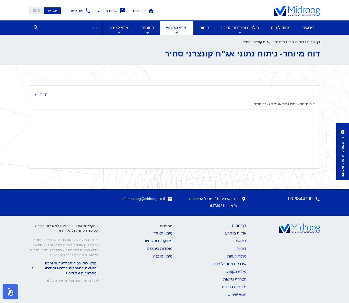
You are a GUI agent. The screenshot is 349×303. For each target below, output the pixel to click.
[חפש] (36, 27)
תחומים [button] (147, 28)
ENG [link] (36, 11)
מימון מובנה (162, 256)
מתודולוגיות (280, 28)
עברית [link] (52, 11)
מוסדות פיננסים (159, 248)
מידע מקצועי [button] (177, 28)
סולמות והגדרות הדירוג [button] (240, 28)
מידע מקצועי (235, 271)
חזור (44, 94)
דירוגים (308, 28)
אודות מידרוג (108, 11)
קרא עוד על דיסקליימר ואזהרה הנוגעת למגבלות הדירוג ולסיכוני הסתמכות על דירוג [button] (70, 268)
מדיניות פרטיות (234, 287)
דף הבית (139, 11)
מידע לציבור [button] (119, 28)
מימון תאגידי (162, 233)
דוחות (204, 28)
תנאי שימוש (237, 294)
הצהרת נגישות (234, 279)
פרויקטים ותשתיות (157, 241)
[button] (10, 291)
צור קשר (76, 11)
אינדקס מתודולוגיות (230, 264)
